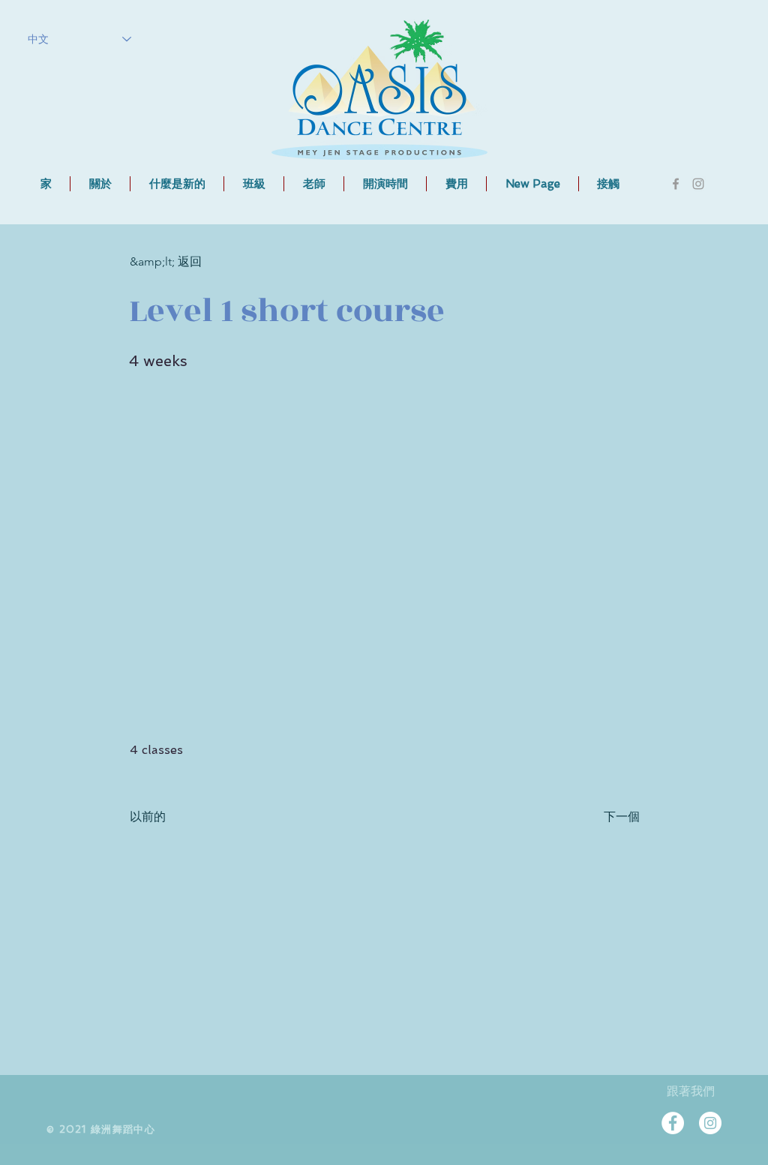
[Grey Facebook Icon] (675, 183)
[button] (254, 183)
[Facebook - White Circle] (673, 1123)
